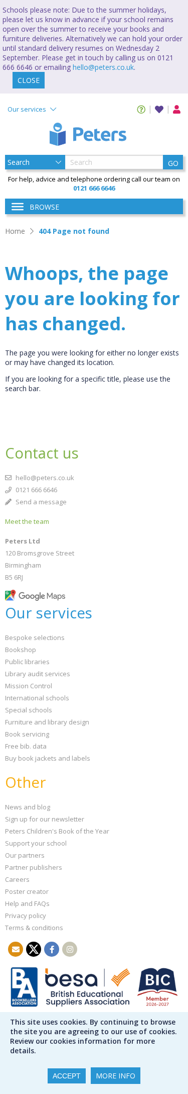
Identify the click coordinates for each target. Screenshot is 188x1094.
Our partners (25, 855)
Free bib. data (26, 746)
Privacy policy (25, 915)
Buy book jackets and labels (47, 758)
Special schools (28, 709)
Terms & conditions (34, 927)
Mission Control (28, 685)
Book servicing (27, 734)
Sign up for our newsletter (44, 819)
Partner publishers (33, 867)
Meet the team (27, 521)
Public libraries (27, 661)
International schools (37, 697)
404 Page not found (74, 231)
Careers (17, 879)
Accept (67, 1076)
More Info (115, 1075)
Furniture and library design (47, 721)
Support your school (36, 843)
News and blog (27, 806)
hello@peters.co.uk (103, 67)
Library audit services (37, 673)
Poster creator (27, 891)
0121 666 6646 (35, 489)
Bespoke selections (35, 637)
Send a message (40, 501)
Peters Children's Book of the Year (57, 831)
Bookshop (20, 649)
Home (15, 231)
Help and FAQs (27, 903)
